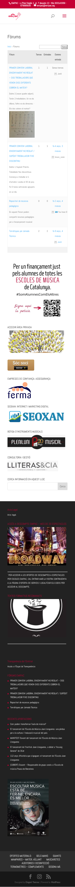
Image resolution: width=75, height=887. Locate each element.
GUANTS (57, 856)
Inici (9, 46)
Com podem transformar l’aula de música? (28, 724)
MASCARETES (53, 859)
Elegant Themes (32, 882)
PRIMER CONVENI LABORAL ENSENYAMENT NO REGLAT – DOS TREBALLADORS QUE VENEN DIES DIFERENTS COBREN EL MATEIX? (21, 77)
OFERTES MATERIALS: (21, 856)
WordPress (55, 882)
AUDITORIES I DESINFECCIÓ (35, 863)
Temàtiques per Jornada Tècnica (23, 707)
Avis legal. (12, 514)
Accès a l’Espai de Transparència (21, 666)
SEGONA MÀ (54, 866)
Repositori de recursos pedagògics (24, 702)
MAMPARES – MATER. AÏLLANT (26, 859)
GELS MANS (42, 856)
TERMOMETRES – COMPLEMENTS (27, 866)
